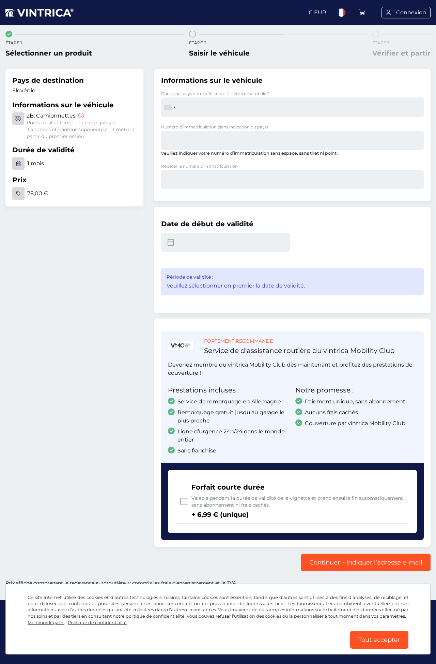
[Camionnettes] (80, 115)
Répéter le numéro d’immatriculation (199, 166)
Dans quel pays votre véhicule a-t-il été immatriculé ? (215, 93)
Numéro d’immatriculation (214, 126)
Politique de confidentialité (97, 622)
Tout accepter (379, 640)
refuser (223, 616)
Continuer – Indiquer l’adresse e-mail (365, 562)
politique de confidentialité (155, 616)
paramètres (392, 616)
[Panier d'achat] (362, 12)
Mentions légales (46, 622)
